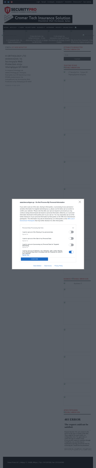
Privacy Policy (59, 265)
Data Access (48, 265)
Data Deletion (37, 265)
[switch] (71, 232)
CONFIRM (34, 259)
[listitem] (48, 228)
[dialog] (48, 234)
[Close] (80, 202)
